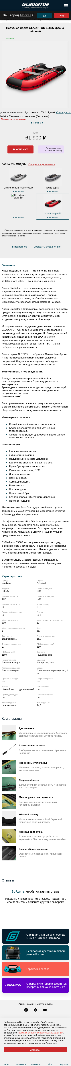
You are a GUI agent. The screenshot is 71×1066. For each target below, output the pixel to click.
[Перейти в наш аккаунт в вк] (26, 1010)
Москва (25, 15)
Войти (49, 1064)
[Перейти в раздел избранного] (21, 1060)
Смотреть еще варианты (41, 164)
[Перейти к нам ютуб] (45, 1010)
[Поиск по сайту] (4, 6)
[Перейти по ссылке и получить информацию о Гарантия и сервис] (35, 969)
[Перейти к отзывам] (62, 247)
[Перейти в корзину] (64, 1060)
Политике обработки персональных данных (40, 1032)
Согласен (35, 1049)
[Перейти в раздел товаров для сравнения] (35, 1060)
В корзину (20, 149)
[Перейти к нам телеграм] (36, 1010)
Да (44, 15)
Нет (62, 15)
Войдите (17, 891)
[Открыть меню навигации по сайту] (66, 5)
